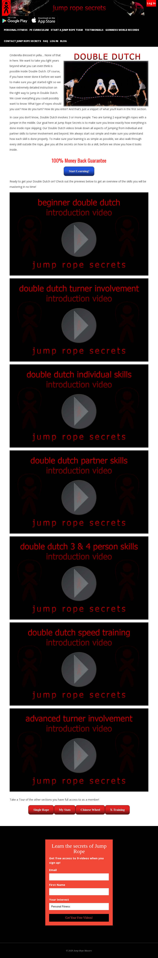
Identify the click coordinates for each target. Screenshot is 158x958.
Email (53, 870)
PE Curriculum (39, 30)
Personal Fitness (16, 30)
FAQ (45, 41)
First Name (57, 884)
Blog (63, 41)
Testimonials (94, 30)
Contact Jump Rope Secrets (22, 41)
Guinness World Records (122, 30)
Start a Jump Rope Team (67, 30)
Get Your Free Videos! (79, 917)
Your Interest (59, 899)
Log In (151, 3)
